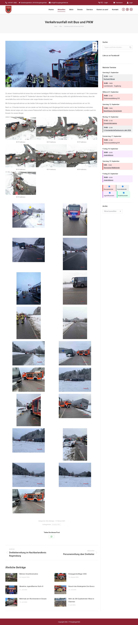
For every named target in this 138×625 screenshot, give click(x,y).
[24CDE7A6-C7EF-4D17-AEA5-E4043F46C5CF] (28, 475)
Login (131, 2)
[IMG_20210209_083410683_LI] (28, 215)
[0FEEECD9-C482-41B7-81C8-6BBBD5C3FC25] (28, 501)
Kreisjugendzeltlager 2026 (77, 574)
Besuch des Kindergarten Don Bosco (81, 586)
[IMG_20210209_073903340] (28, 288)
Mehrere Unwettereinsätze (28, 574)
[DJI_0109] (20, 128)
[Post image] (11, 577)
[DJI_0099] (82, 155)
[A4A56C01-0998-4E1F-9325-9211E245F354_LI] (75, 406)
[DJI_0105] (82, 128)
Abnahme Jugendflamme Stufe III (31, 586)
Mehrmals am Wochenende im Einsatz (33, 599)
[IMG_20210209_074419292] (75, 254)
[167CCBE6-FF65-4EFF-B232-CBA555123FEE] (28, 440)
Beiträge (51, 521)
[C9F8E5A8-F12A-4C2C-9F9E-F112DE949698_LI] (28, 410)
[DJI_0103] (20, 155)
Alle (47, 521)
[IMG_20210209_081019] (28, 323)
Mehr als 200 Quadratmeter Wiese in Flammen (81, 600)
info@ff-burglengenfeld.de (59, 2)
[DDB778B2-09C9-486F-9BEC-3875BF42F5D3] (75, 379)
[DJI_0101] (51, 155)
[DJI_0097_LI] (20, 183)
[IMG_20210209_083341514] (75, 219)
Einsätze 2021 (56, 524)
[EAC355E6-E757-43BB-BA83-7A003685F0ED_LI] (75, 353)
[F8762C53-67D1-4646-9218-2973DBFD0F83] (28, 353)
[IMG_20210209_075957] (75, 323)
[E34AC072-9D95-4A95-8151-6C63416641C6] (28, 379)
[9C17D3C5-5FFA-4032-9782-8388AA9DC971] (75, 475)
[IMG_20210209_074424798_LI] (28, 250)
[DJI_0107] (51, 128)
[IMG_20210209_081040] (75, 288)
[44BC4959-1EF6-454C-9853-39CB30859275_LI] (75, 444)
